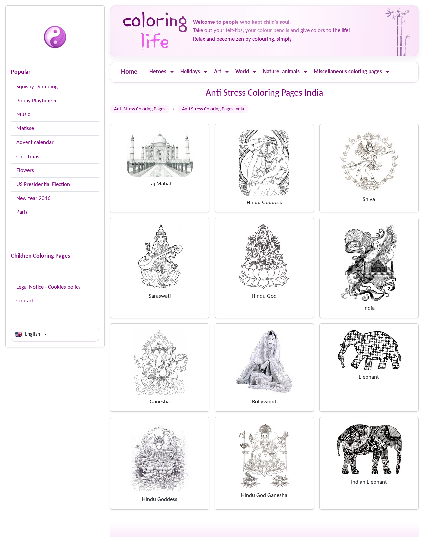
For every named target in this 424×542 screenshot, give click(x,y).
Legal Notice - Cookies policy (48, 287)
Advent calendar (35, 142)
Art (217, 72)
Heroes (157, 72)
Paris (21, 212)
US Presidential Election (43, 184)
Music (23, 114)
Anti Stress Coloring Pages (139, 109)
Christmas (27, 156)
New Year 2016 (33, 198)
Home (129, 72)
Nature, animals (281, 72)
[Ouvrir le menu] (172, 72)
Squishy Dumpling (37, 87)
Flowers (25, 170)
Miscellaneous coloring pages (348, 72)
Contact (25, 301)
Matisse (25, 128)
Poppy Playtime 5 (36, 101)
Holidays (190, 72)
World (242, 72)
